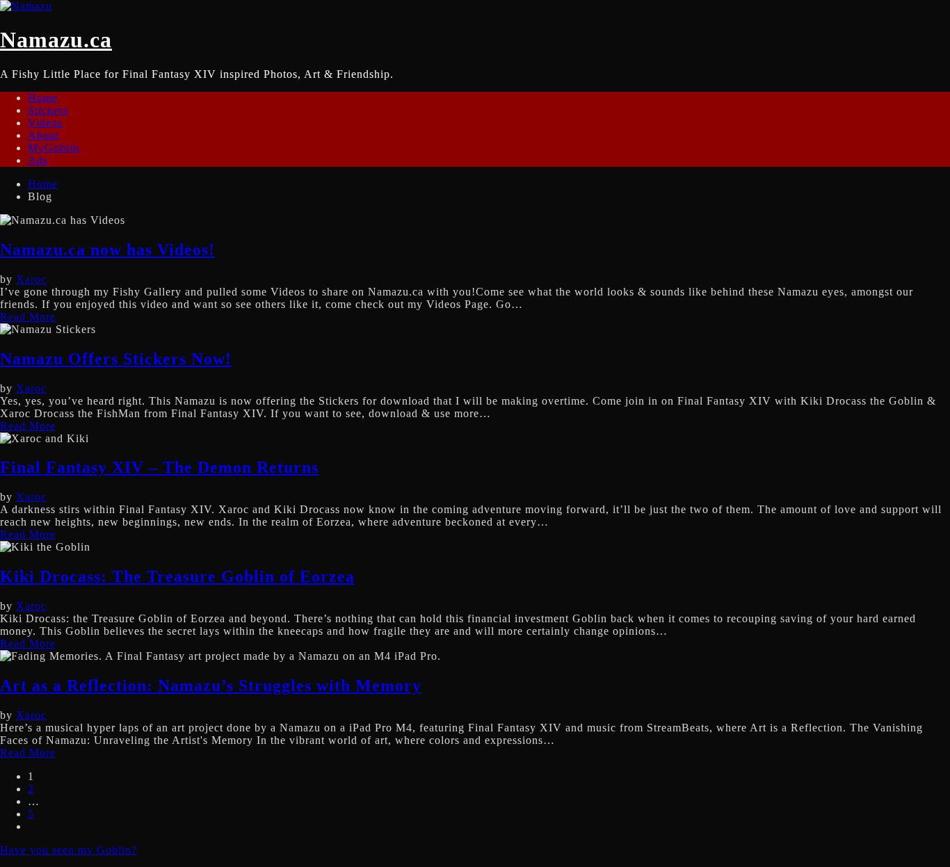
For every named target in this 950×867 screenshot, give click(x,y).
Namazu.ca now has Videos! (107, 250)
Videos (45, 123)
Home (43, 98)
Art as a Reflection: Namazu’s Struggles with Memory (210, 685)
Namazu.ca (56, 39)
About (43, 135)
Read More (28, 317)
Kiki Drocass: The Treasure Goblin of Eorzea (177, 576)
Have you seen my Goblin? (68, 850)
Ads (38, 160)
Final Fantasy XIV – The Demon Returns (159, 467)
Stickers (48, 110)
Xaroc (31, 279)
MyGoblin (53, 148)
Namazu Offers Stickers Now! (116, 359)
